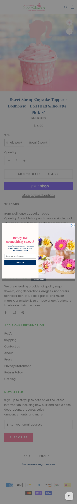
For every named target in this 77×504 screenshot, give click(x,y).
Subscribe (20, 262)
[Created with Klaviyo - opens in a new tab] (38, 280)
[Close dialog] (72, 225)
